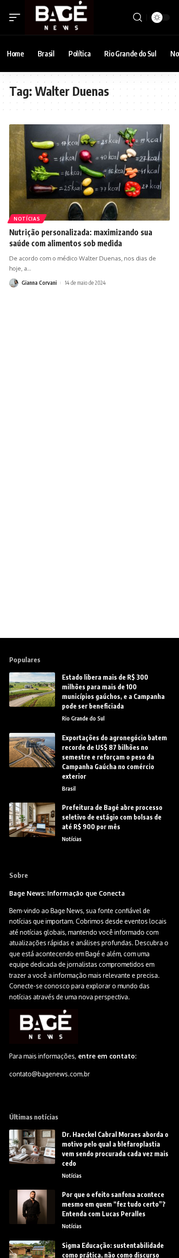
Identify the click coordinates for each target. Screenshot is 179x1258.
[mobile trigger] (17, 17)
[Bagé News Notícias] (59, 17)
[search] (137, 17)
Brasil (69, 788)
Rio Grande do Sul (83, 718)
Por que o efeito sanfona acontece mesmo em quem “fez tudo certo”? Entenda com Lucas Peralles (114, 1204)
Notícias (27, 219)
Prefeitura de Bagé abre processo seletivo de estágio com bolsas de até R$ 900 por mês (112, 817)
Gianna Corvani (39, 282)
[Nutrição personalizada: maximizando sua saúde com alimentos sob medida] (89, 172)
